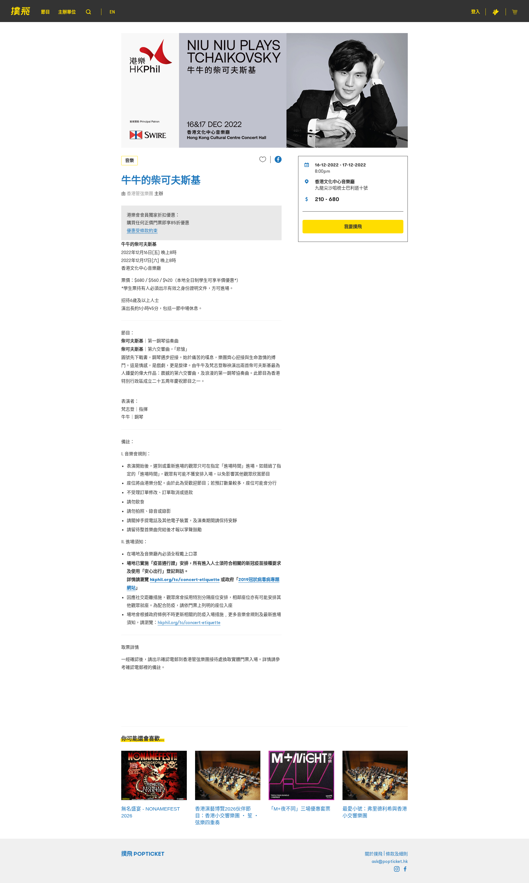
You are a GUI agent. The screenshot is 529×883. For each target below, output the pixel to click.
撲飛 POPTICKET (142, 853)
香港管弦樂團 (140, 193)
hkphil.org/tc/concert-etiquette (185, 579)
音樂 (129, 160)
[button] (278, 159)
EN (112, 12)
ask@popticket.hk (390, 861)
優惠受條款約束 (142, 230)
